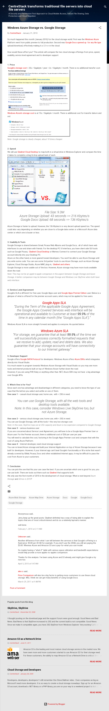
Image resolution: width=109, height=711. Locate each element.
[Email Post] (9, 492)
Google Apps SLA (54, 303)
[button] (100, 28)
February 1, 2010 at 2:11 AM (30, 529)
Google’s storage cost (17, 68)
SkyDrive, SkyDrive (17, 608)
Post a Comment (17, 588)
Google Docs (86, 497)
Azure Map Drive (36, 497)
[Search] (105, 7)
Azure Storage (53, 497)
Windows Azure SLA (54, 331)
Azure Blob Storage (17, 497)
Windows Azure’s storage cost (20, 113)
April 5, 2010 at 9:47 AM (28, 563)
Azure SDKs (80, 359)
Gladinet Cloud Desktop (28, 152)
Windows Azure (92, 39)
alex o (20, 571)
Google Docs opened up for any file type (83, 42)
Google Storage (15, 503)
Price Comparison (26, 575)
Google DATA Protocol (30, 359)
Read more (96, 631)
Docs (65, 497)
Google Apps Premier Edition (74, 293)
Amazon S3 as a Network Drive (24, 638)
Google (74, 497)
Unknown (22, 536)
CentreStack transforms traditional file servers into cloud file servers (50, 8)
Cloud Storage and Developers (24, 669)
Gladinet (53, 472)
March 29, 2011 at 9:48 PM (29, 582)
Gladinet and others (61, 264)
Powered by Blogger (56, 704)
